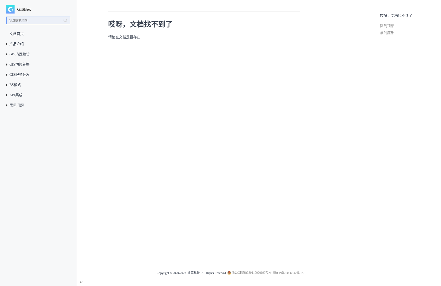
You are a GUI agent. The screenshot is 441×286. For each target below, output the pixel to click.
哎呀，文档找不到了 (396, 16)
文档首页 (16, 34)
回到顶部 (387, 26)
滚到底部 (387, 33)
